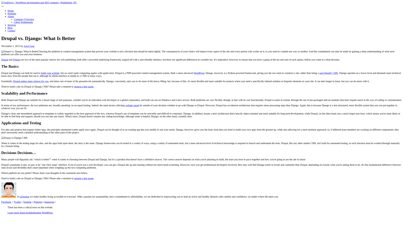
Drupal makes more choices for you (30, 81)
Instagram (49, 202)
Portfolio (12, 13)
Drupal (4, 59)
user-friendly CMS (328, 73)
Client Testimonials (23, 22)
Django (16, 59)
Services (12, 25)
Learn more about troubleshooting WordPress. (30, 212)
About (11, 16)
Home (11, 10)
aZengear (24, 196)
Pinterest (38, 202)
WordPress (199, 73)
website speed (132, 105)
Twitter (17, 202)
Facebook (6, 202)
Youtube (27, 202)
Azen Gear (29, 46)
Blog (10, 27)
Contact (11, 30)
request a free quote (84, 86)
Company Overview (24, 19)
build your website (50, 73)
